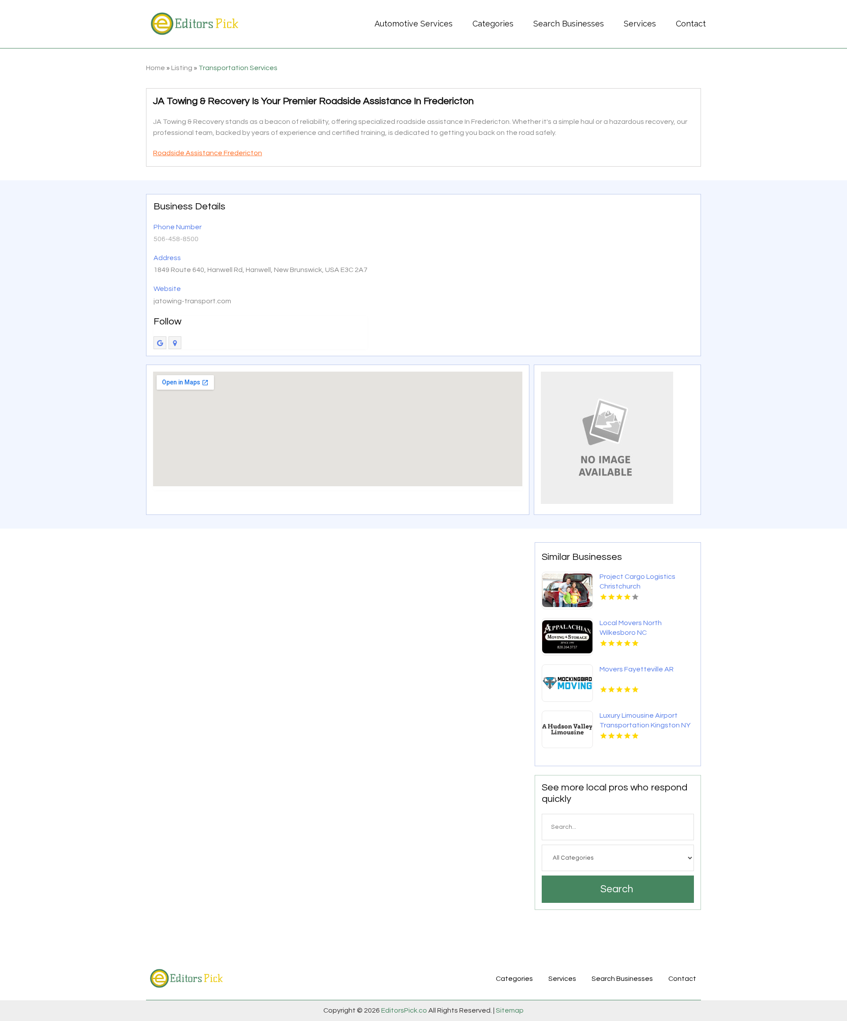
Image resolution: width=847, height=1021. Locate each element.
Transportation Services (238, 67)
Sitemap (509, 1010)
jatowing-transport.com (192, 301)
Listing (181, 67)
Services (640, 23)
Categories (492, 23)
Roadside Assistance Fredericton (207, 153)
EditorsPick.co (404, 1010)
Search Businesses (568, 23)
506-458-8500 (176, 238)
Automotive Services (414, 23)
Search (616, 889)
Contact (691, 23)
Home (155, 67)
